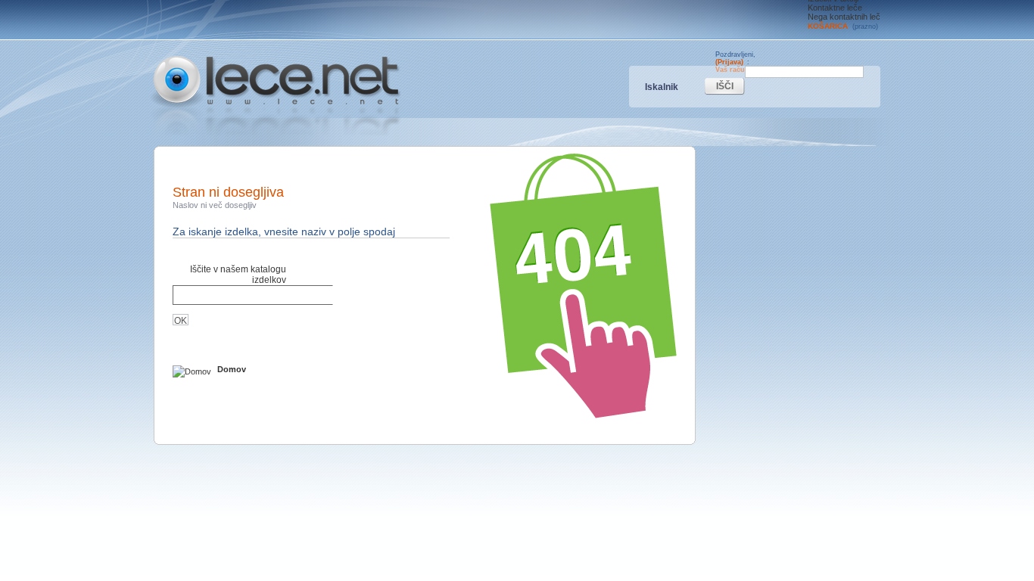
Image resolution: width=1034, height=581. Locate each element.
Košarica (843, 26)
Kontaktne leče (835, 7)
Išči (724, 86)
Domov (230, 369)
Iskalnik (661, 87)
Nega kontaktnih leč (844, 16)
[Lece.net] (275, 95)
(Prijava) (729, 62)
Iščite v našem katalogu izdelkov (238, 274)
